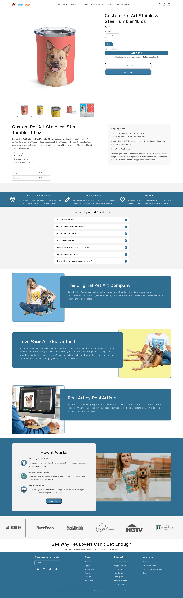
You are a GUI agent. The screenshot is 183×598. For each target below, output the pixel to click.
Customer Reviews (121, 562)
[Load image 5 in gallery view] (87, 110)
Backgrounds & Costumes (152, 569)
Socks (87, 573)
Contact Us (118, 569)
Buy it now (128, 72)
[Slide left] (14, 110)
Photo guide (118, 577)
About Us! (146, 562)
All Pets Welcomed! (150, 566)
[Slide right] (97, 110)
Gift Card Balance (120, 584)
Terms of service (122, 591)
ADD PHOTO (136, 53)
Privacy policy (110, 591)
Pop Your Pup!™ (66, 591)
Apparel (88, 566)
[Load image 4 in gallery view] (71, 110)
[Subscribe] (57, 562)
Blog (144, 573)
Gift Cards (89, 580)
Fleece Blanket (90, 569)
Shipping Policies (120, 566)
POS (73, 591)
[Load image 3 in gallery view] (56, 110)
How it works (119, 573)
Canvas (88, 562)
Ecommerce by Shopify (84, 591)
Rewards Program (120, 580)
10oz (109, 44)
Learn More (54, 501)
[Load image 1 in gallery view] (24, 110)
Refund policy (98, 591)
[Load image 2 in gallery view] (40, 110)
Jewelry (88, 577)
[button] (122, 4)
